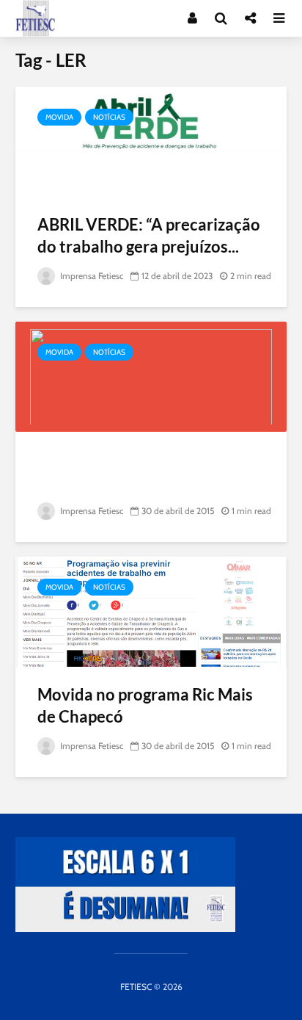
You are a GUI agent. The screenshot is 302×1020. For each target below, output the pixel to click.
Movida (59, 117)
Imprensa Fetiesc (90, 275)
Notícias (109, 117)
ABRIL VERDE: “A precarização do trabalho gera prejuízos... (148, 235)
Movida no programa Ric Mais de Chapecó (145, 705)
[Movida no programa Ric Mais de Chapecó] (151, 611)
